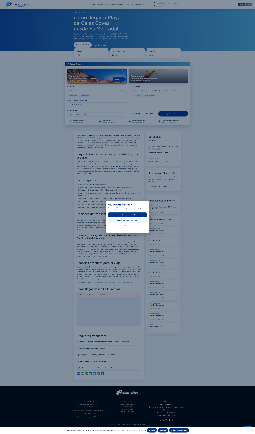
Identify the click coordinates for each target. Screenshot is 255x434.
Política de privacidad (179, 430)
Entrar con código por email (127, 221)
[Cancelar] (253, 430)
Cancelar (163, 430)
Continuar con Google (127, 215)
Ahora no (127, 226)
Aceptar (152, 430)
